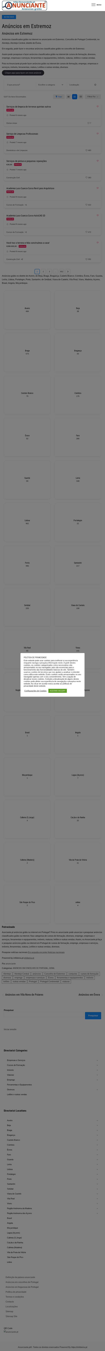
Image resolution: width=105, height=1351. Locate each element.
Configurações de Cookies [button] (35, 691)
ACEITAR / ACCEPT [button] (57, 691)
